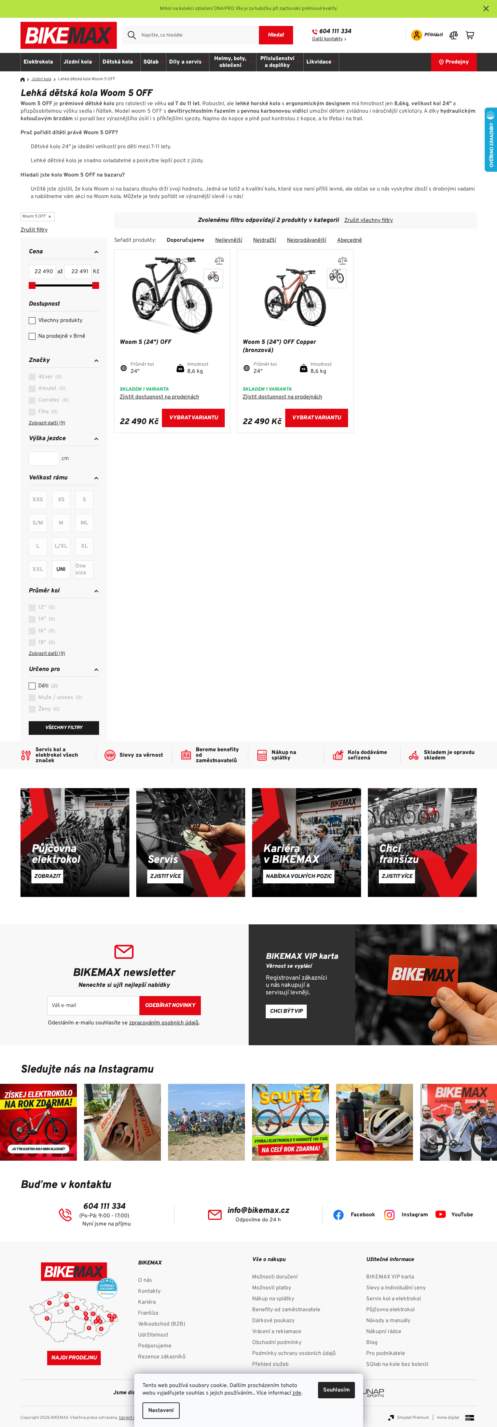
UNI (61, 569)
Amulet (51, 388)
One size (80, 569)
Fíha (47, 411)
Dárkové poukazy (273, 1320)
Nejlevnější (228, 240)
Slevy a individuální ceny (396, 1288)
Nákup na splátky (273, 1299)
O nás (145, 1280)
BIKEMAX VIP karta (390, 1277)
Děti (47, 686)
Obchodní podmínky (276, 1342)
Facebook (363, 1215)
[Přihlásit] (424, 35)
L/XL (61, 546)
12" (45, 607)
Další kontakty (327, 39)
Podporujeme (154, 1346)
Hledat (276, 35)
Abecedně (349, 240)
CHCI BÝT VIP (286, 1011)
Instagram (415, 1215)
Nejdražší (264, 240)
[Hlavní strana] (24, 80)
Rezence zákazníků (161, 1357)
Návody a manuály (388, 1320)
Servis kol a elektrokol (393, 1299)
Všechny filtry (63, 728)
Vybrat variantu (193, 418)
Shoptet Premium (413, 1418)
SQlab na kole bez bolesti (397, 1364)
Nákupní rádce (383, 1331)
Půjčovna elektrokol (390, 1309)
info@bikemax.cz (258, 1211)
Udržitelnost (153, 1335)
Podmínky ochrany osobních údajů (294, 1353)
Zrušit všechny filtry (368, 220)
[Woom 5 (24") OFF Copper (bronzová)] (213, 278)
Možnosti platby (271, 1288)
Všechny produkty (60, 320)
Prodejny (457, 62)
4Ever (49, 377)
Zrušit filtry (33, 230)
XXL (37, 569)
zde (296, 1393)
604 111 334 (335, 32)
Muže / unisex (59, 697)
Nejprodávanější (306, 240)
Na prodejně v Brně (61, 336)
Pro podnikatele (385, 1353)
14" (45, 619)
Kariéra (147, 1302)
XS (61, 499)
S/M (37, 523)
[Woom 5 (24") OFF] (336, 278)
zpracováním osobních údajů (163, 1023)
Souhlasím (336, 1390)
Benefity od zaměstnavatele (286, 1309)
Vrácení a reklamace (276, 1331)
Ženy (48, 709)
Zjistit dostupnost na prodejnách (159, 397)
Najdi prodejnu (74, 1358)
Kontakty (149, 1291)
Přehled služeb (270, 1364)
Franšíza (148, 1313)
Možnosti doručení (275, 1277)
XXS (37, 499)
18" (45, 642)
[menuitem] (41, 62)
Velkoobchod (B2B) (161, 1324)
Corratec (52, 400)
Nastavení (161, 1410)
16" (45, 631)
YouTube (462, 1215)
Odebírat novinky (170, 1005)
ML (84, 523)
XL (84, 546)
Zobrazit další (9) (47, 423)
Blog (371, 1342)
